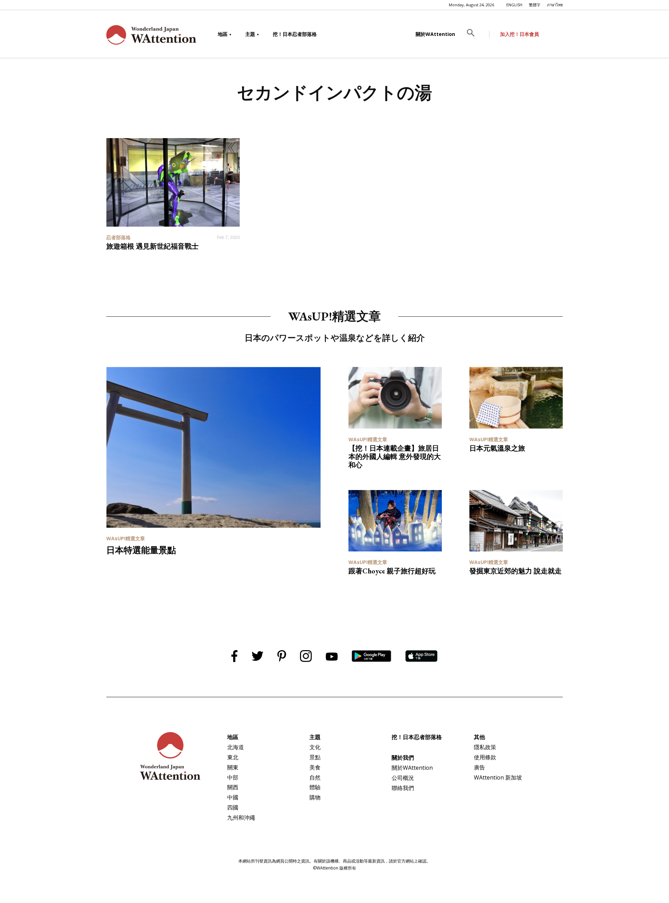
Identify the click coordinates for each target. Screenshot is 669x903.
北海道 (235, 747)
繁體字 (534, 4)
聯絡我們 (403, 788)
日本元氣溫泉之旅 (497, 448)
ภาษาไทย (555, 4)
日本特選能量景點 (141, 550)
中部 (232, 777)
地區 (223, 34)
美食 (315, 767)
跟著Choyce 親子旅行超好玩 (392, 570)
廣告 (479, 767)
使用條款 (485, 757)
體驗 (315, 787)
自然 (315, 777)
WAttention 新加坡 (498, 777)
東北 (232, 757)
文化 (315, 747)
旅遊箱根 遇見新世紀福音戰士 (152, 246)
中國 (232, 797)
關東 (232, 767)
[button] (476, 34)
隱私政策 (485, 747)
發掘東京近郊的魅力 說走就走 (515, 570)
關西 (232, 787)
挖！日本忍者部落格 (295, 34)
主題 (250, 34)
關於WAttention (435, 34)
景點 (315, 757)
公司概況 (403, 778)
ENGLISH (514, 4)
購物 (315, 797)
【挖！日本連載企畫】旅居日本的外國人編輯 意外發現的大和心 (394, 456)
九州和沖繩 (241, 817)
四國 (232, 807)
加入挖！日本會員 (519, 34)
